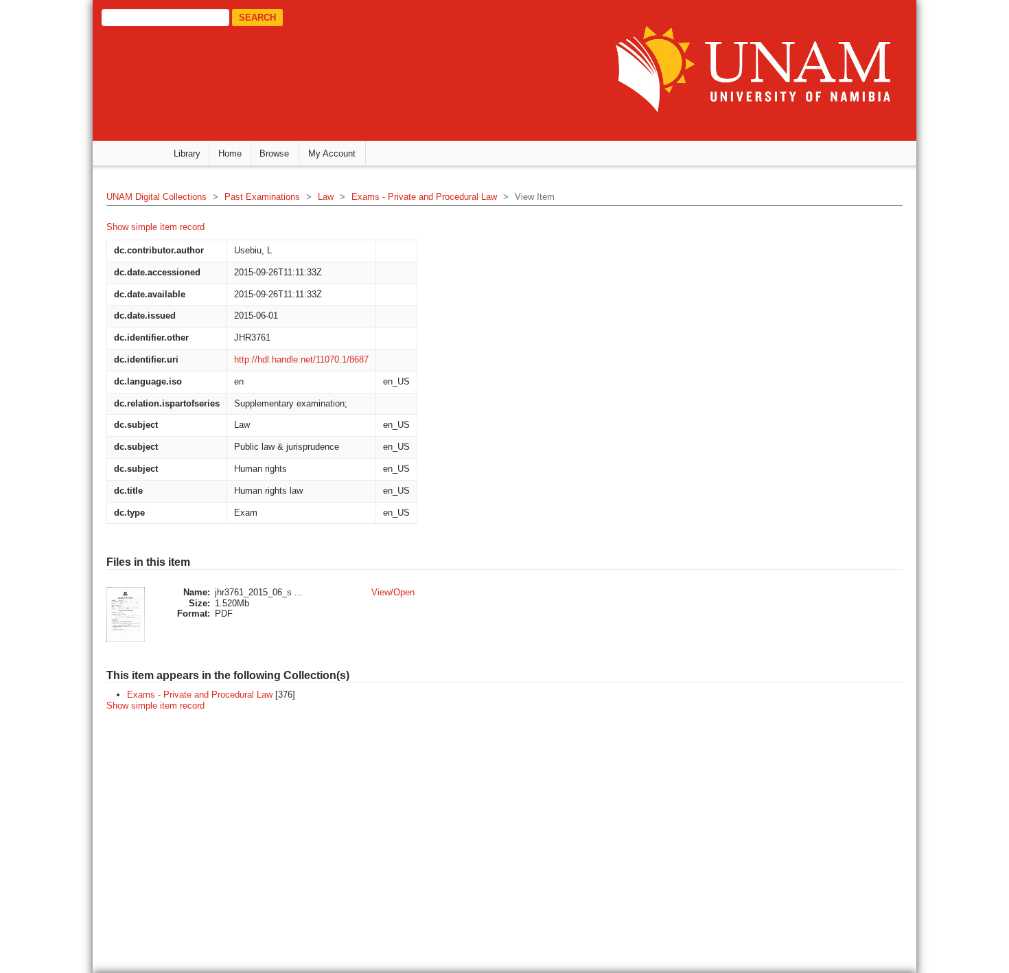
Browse (274, 153)
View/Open (393, 592)
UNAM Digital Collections (156, 197)
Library (187, 153)
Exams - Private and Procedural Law (424, 197)
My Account (332, 153)
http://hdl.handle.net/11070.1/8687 (301, 359)
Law (326, 197)
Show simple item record (155, 227)
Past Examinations (262, 197)
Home (230, 153)
